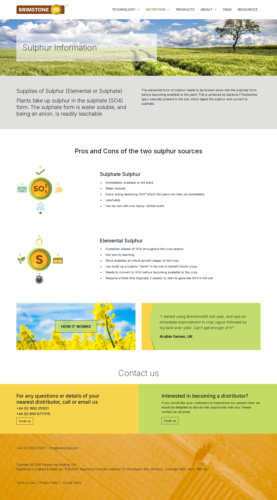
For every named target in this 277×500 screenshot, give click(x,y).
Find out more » (75, 335)
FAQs (227, 9)
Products (185, 9)
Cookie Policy (72, 483)
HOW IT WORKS (76, 326)
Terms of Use (25, 483)
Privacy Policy (49, 483)
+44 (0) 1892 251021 (30, 448)
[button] (126, 9)
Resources (248, 9)
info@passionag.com (63, 448)
